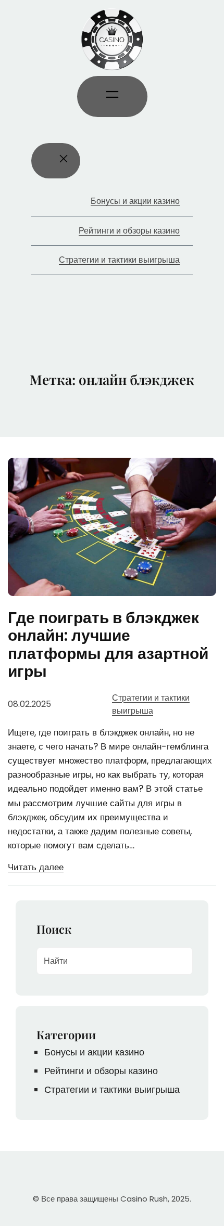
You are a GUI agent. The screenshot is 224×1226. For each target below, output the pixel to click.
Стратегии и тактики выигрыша (112, 1089)
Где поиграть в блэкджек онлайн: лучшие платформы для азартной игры (108, 645)
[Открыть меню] (112, 96)
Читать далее (36, 867)
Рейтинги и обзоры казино (101, 1070)
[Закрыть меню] (55, 160)
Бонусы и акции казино (94, 1052)
